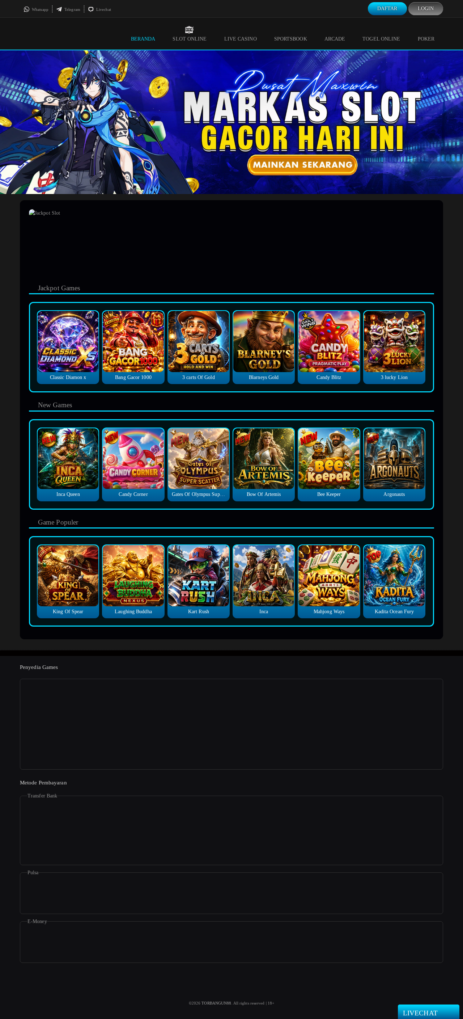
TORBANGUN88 (216, 1003)
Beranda (143, 39)
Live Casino (240, 39)
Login (426, 8)
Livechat (103, 9)
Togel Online (381, 39)
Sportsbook (290, 39)
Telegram (71, 9)
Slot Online (190, 39)
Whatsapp (39, 9)
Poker (426, 39)
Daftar (387, 8)
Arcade (334, 39)
